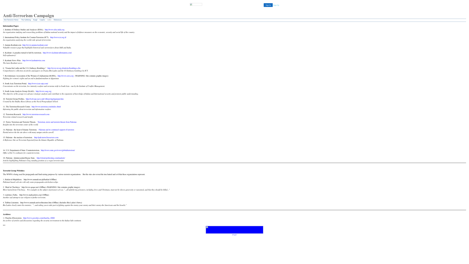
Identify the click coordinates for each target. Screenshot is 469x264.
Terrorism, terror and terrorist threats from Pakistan (57, 122)
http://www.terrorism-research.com (36, 114)
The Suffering (26, 20)
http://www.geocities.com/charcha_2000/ (39, 218)
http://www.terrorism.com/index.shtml (46, 106)
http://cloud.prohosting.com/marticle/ (51, 158)
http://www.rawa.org (66, 75)
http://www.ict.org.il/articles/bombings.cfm (64, 68)
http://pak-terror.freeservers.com (46, 137)
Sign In (268, 5)
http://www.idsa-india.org (54, 29)
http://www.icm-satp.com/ (38, 83)
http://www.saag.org (43, 91)
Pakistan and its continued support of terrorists (56, 129)
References (58, 20)
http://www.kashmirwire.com (33, 60)
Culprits (42, 20)
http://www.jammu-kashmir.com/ (35, 45)
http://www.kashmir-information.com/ (57, 52)
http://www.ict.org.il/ (58, 37)
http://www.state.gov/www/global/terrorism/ (58, 150)
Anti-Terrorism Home (11, 20)
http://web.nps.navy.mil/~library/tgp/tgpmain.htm (45, 99)
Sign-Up (276, 5)
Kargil (35, 20)
